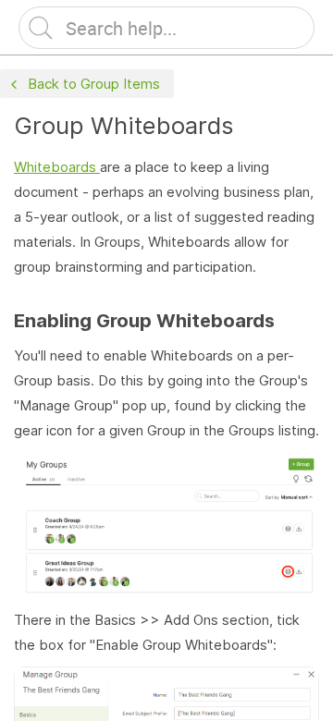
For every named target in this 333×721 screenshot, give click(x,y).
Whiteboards (55, 167)
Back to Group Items (94, 83)
